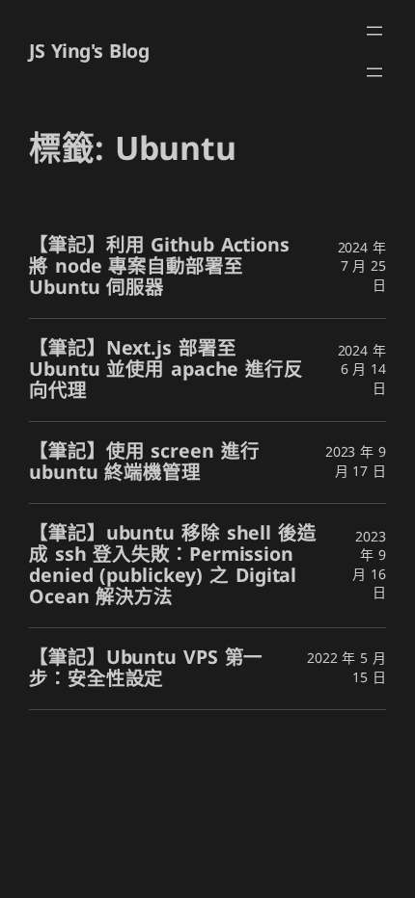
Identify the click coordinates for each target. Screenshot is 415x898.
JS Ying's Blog (89, 51)
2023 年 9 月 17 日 (355, 462)
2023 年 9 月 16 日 (369, 565)
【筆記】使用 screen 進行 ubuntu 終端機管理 (144, 462)
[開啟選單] (374, 30)
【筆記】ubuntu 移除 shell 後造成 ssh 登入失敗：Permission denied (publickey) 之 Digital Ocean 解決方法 (173, 565)
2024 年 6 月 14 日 (362, 370)
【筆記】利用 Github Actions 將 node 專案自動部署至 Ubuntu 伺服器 (159, 267)
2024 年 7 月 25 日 (362, 267)
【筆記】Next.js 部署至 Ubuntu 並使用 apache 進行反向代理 (166, 370)
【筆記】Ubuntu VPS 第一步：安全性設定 (146, 668)
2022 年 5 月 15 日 (346, 668)
